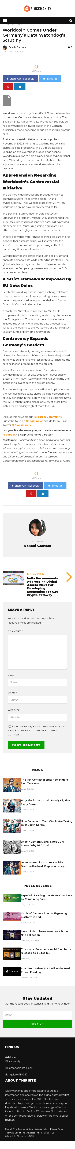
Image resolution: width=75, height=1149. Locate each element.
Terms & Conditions (16, 1133)
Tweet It (52, 78)
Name (12, 675)
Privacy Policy (56, 1129)
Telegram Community (47, 416)
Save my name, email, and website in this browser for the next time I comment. (36, 730)
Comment (15, 631)
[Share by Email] (19, 86)
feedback (9, 434)
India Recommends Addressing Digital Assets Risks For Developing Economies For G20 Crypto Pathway (42, 587)
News (18, 24)
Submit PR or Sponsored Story (19, 1129)
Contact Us (49, 1133)
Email (13, 693)
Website (14, 710)
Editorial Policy (41, 1129)
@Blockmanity (21, 425)
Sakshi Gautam (17, 47)
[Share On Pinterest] (8, 86)
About (39, 1133)
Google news (34, 421)
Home (7, 24)
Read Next (36, 574)
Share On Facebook (22, 78)
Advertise (31, 1133)
